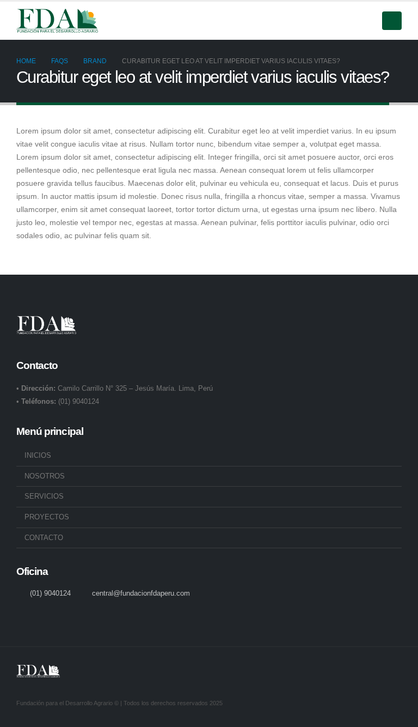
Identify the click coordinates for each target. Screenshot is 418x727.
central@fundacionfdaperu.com (141, 593)
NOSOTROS (44, 476)
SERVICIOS (44, 496)
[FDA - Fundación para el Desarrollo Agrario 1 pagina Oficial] (57, 21)
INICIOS (37, 455)
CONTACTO (43, 538)
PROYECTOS (46, 517)
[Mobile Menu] (392, 20)
